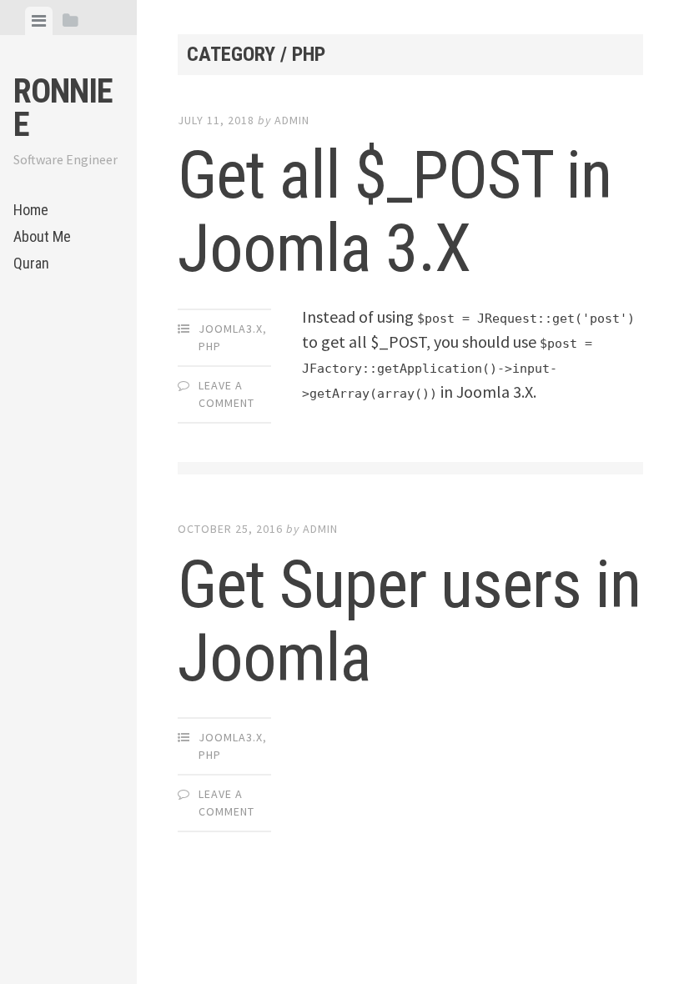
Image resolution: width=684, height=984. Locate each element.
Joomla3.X (231, 328)
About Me (42, 236)
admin (291, 120)
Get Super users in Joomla (409, 621)
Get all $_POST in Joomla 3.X (394, 212)
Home (30, 209)
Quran (31, 263)
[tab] (39, 21)
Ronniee (63, 108)
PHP (210, 346)
